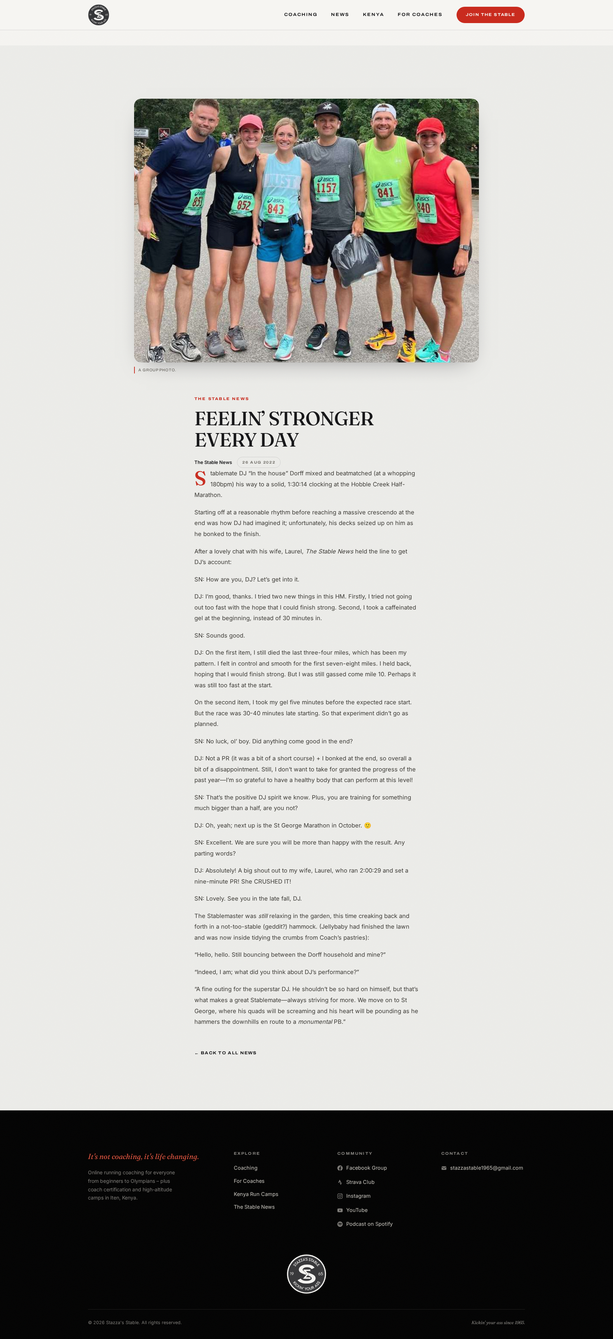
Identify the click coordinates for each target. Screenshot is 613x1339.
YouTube (357, 1210)
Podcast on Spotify (369, 1224)
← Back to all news (225, 1052)
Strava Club (360, 1182)
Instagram (358, 1196)
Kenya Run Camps (256, 1194)
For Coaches (249, 1181)
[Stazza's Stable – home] (98, 15)
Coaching (246, 1168)
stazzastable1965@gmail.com (486, 1168)
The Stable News (254, 1207)
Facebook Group (366, 1168)
